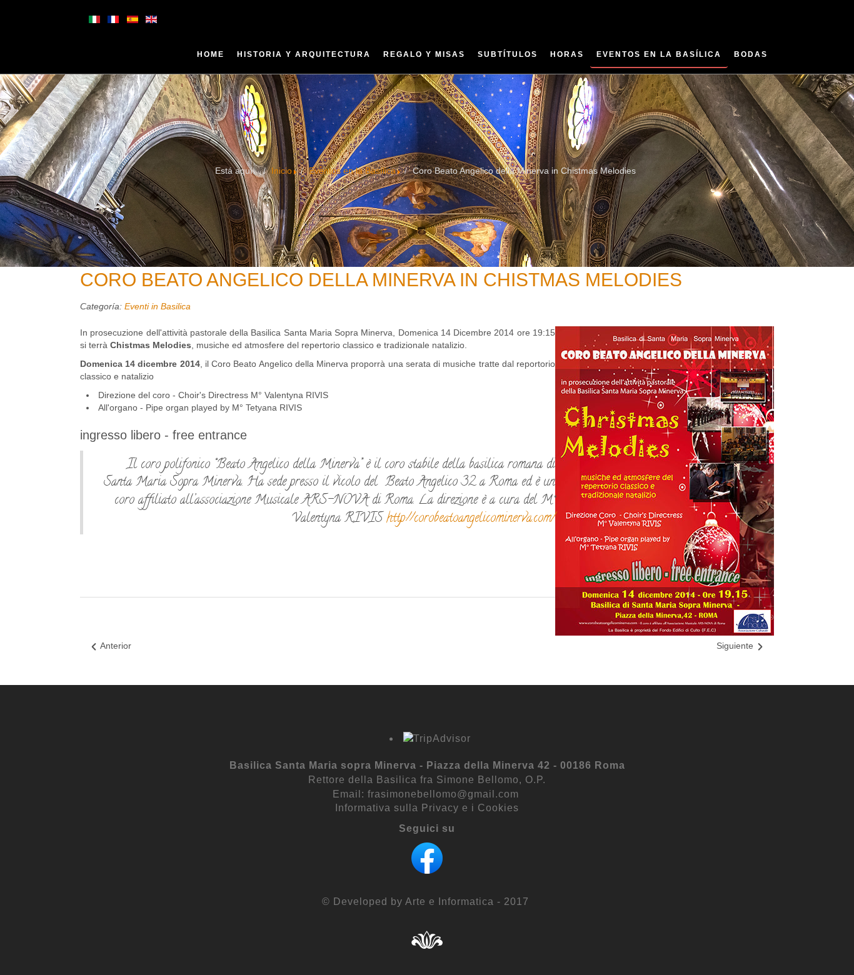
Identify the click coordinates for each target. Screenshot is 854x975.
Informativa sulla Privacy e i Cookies (427, 807)
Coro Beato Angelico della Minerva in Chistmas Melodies (381, 279)
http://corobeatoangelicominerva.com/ (470, 519)
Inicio (281, 171)
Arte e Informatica (448, 901)
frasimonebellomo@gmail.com (443, 794)
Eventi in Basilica (157, 306)
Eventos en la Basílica (352, 171)
